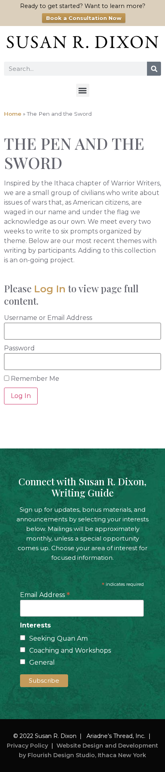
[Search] (154, 69)
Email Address (45, 594)
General (42, 662)
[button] (82, 90)
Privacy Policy (27, 745)
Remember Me (34, 379)
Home (12, 114)
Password (19, 348)
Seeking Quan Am (58, 638)
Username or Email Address (48, 318)
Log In (50, 289)
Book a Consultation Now (83, 18)
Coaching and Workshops (70, 650)
